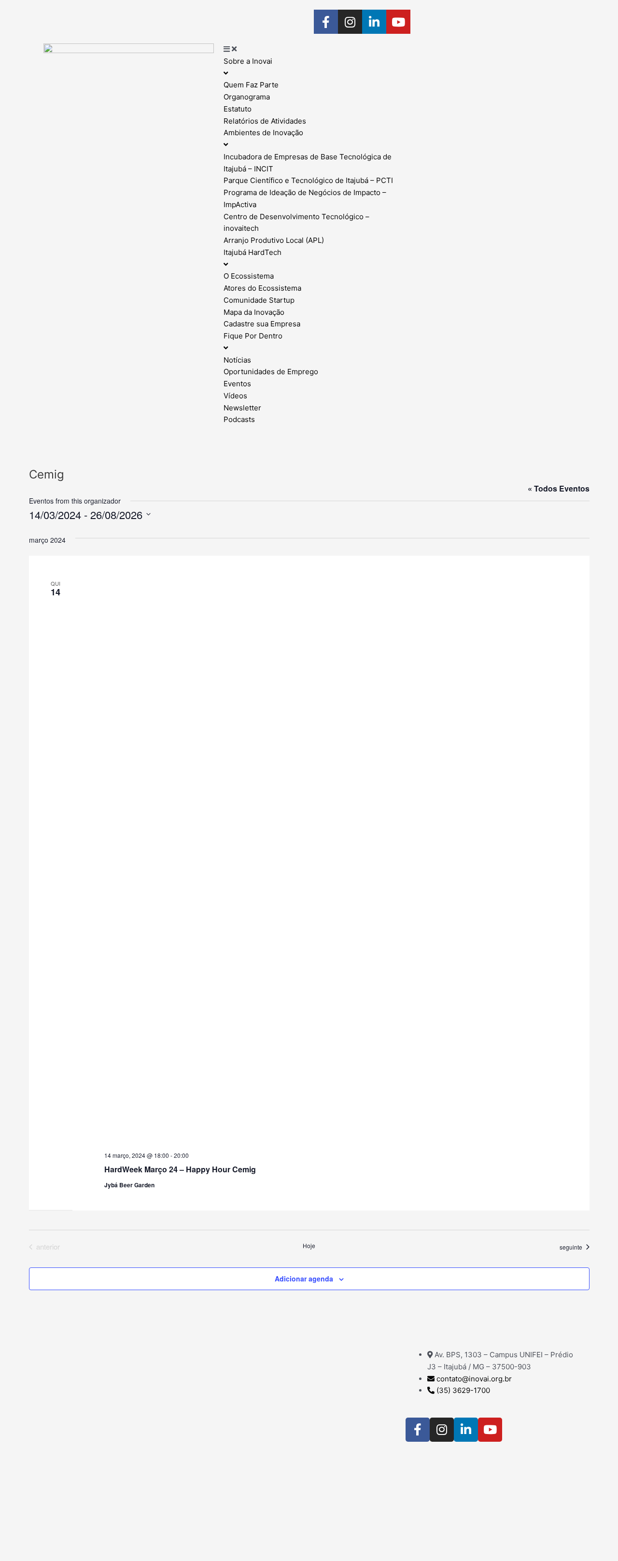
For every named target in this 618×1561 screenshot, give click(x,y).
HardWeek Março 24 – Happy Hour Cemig (180, 1169)
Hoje (309, 1246)
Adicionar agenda (304, 1278)
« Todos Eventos (559, 488)
